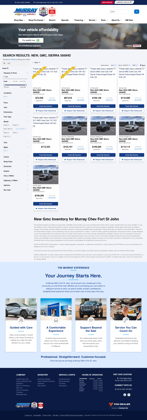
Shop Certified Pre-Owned (46, 381)
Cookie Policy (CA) (22, 379)
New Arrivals (42, 386)
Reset (4, 68)
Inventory (43, 375)
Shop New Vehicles (44, 379)
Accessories (63, 386)
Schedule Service (64, 379)
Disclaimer (19, 383)
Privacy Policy (46, 415)
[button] (18, 20)
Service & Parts (67, 375)
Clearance (41, 383)
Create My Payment (45, 106)
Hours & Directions (22, 390)
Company (20, 375)
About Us (19, 388)
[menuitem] (6, 96)
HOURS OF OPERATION (92, 375)
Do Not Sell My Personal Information (71, 415)
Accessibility (37, 415)
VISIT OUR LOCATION (122, 374)
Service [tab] (92, 379)
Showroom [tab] (83, 379)
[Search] (136, 11)
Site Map (55, 415)
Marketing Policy (21, 394)
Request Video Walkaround (47, 111)
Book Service (107, 2)
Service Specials (64, 381)
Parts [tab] (99, 379)
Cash (6, 76)
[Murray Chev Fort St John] (25, 12)
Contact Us (28, 415)
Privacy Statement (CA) (24, 381)
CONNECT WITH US (123, 385)
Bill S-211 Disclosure (23, 386)
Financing (19, 392)
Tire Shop (62, 383)
